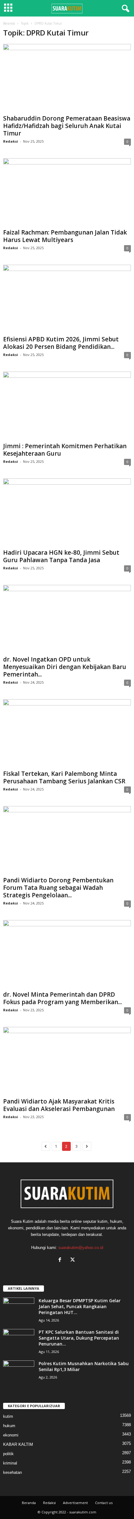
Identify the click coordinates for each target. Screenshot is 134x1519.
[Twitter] (73, 1260)
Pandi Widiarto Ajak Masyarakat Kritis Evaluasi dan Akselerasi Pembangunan (59, 1105)
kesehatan (12, 1472)
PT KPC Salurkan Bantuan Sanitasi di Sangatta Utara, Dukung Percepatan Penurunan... (79, 1338)
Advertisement (75, 1502)
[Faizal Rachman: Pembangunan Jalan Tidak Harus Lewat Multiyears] (67, 192)
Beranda (9, 23)
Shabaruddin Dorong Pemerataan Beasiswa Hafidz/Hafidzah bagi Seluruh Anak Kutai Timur (66, 125)
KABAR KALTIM (18, 1444)
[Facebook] (61, 1260)
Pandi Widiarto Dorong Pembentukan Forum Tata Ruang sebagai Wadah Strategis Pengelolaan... (58, 887)
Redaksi (10, 141)
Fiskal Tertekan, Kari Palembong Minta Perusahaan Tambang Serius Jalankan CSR (64, 777)
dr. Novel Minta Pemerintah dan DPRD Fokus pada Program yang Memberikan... (62, 998)
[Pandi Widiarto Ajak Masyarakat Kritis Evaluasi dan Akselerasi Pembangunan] (67, 1061)
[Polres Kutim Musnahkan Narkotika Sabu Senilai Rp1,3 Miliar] (18, 1372)
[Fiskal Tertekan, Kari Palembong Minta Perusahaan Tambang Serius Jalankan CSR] (67, 733)
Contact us (103, 1502)
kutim (8, 1416)
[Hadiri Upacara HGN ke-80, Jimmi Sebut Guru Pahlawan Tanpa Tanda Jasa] (67, 512)
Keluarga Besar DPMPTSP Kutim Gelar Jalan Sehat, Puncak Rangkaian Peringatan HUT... (80, 1306)
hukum (9, 1425)
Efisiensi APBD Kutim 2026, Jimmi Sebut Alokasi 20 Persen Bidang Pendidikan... (61, 343)
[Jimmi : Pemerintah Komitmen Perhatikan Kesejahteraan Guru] (67, 406)
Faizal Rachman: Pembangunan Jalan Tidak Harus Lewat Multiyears (65, 236)
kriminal (10, 1463)
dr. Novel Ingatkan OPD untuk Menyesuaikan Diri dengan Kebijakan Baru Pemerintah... (64, 666)
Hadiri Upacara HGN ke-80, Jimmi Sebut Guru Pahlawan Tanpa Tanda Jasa (61, 556)
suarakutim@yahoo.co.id (80, 1247)
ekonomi (10, 1435)
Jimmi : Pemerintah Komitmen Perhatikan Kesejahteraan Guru (65, 450)
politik (8, 1453)
